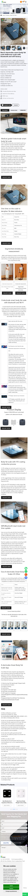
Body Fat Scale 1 (13, 15)
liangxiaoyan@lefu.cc (17, 836)
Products (7, 15)
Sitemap (25, 887)
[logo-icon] (4, 2)
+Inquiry (15, 105)
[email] (26, 577)
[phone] (26, 574)
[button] (27, 12)
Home (3, 15)
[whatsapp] (26, 570)
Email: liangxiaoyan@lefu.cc (17, 859)
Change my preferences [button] (11, 891)
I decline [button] (11, 888)
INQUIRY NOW (6, 177)
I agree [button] (11, 885)
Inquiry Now (7, 105)
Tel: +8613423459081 (5, 859)
